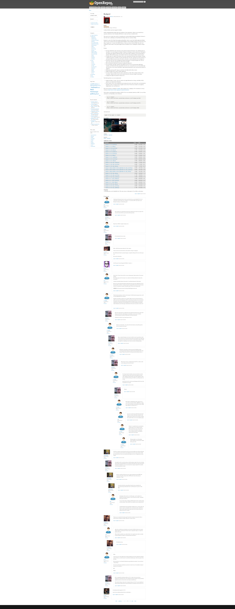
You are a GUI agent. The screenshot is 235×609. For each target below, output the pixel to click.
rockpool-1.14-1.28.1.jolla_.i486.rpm (112, 166)
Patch (92, 89)
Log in (136, 193)
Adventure (93, 64)
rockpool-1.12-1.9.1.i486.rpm (111, 155)
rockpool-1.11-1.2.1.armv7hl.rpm (111, 144)
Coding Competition (94, 35)
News (99, 7)
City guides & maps (95, 42)
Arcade (93, 65)
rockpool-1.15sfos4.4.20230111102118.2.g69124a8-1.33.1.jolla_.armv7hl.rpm (119, 167)
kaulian (92, 142)
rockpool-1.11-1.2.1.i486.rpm (111, 146)
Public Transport (94, 52)
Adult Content (94, 38)
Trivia (93, 72)
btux (104, 280)
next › (133, 601)
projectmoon (93, 146)
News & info (94, 48)
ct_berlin (105, 300)
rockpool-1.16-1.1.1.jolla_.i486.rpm (112, 182)
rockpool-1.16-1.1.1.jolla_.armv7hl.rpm (112, 180)
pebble (105, 138)
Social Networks (94, 54)
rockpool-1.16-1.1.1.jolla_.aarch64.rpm (112, 178)
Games (92, 60)
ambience (96, 84)
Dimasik (92, 136)
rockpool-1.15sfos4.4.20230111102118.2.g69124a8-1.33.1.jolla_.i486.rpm (118, 171)
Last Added (109, 7)
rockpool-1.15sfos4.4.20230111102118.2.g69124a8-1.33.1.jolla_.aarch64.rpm (119, 169)
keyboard (94, 87)
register (139, 193)
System (93, 56)
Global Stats (114, 7)
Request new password (94, 23)
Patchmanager (94, 92)
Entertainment (94, 45)
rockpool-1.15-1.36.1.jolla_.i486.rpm (112, 173)
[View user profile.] (107, 203)
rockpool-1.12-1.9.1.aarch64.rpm (111, 151)
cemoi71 (105, 251)
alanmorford (106, 455)
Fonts (92, 75)
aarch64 (92, 84)
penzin (105, 268)
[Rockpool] (107, 132)
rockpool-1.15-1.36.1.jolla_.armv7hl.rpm (112, 175)
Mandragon (93, 143)
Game (93, 61)
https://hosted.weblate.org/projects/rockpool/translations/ (118, 89)
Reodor (105, 595)
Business (93, 41)
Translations (93, 74)
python (92, 94)
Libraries (92, 76)
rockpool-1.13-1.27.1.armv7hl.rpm (111, 159)
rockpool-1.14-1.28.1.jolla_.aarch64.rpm (112, 162)
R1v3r (105, 559)
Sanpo (105, 229)
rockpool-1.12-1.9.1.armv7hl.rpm (111, 153)
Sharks (92, 137)
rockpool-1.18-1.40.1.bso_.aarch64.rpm (112, 187)
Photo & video (94, 51)
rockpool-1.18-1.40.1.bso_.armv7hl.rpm (112, 185)
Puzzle (93, 69)
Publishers (103, 7)
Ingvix (92, 141)
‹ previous (120, 601)
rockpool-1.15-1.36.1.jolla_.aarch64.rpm (112, 176)
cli (99, 84)
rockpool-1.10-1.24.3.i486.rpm (111, 150)
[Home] (101, 3)
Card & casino (94, 66)
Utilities (93, 59)
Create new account (94, 22)
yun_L (92, 145)
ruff (118, 419)
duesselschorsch (93, 135)
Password (92, 19)
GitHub (118, 88)
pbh (104, 204)
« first (116, 601)
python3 (97, 94)
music (98, 87)
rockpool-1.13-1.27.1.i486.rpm (111, 160)
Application (94, 37)
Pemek (92, 140)
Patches (93, 50)
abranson (111, 16)
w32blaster (106, 522)
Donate (119, 7)
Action (93, 62)
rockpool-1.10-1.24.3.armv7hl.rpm (111, 148)
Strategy (93, 71)
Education (93, 67)
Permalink (105, 207)
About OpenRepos (93, 7)
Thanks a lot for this (94, 106)
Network (93, 47)
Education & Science (95, 43)
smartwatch (109, 138)
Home (90, 10)
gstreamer (95, 85)
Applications (93, 36)
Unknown (93, 57)
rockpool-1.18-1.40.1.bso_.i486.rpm (112, 184)
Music (93, 46)
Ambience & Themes (95, 40)
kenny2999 (92, 138)
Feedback (124, 7)
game (91, 85)
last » (136, 601)
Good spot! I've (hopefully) (93, 121)
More (100, 95)
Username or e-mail (93, 15)
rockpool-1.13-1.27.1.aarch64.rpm (111, 157)
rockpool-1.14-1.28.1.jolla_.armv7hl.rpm (112, 164)
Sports (93, 55)
